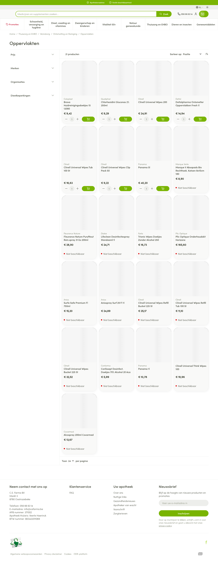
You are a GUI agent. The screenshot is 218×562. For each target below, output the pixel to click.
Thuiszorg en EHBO (28, 33)
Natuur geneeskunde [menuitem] (135, 24)
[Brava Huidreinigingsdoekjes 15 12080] (79, 78)
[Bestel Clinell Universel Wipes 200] (162, 119)
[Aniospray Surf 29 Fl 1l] (116, 279)
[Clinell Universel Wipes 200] (153, 78)
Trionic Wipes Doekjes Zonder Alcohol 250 (150, 238)
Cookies (67, 553)
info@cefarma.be (33, 509)
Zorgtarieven (120, 513)
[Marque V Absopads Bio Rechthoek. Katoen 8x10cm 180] (191, 143)
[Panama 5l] (153, 143)
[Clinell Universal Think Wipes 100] (191, 345)
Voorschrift (119, 509)
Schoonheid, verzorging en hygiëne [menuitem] (38, 24)
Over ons (118, 492)
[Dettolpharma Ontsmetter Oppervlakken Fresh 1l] (191, 78)
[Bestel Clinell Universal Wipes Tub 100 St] (88, 188)
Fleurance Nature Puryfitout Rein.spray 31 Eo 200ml (79, 238)
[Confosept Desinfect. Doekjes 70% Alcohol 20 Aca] (116, 345)
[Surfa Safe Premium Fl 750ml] (79, 279)
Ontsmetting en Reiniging (65, 33)
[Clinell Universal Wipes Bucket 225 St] (79, 345)
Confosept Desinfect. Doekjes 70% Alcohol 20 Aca (116, 370)
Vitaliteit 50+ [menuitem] (111, 25)
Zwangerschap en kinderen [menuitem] (86, 24)
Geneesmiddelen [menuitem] (207, 25)
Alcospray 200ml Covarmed (79, 434)
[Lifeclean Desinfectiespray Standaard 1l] (116, 213)
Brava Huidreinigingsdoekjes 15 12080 (77, 105)
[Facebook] (206, 542)
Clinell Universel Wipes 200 (152, 102)
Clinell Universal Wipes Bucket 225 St (76, 370)
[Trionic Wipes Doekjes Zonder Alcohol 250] (153, 213)
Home (12, 33)
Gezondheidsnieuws (124, 501)
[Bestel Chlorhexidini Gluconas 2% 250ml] (125, 119)
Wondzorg (45, 33)
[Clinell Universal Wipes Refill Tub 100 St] (191, 279)
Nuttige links (119, 496)
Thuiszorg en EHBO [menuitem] (158, 25)
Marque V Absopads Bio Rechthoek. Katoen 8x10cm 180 (190, 170)
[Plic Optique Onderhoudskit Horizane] (191, 213)
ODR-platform (80, 553)
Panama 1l (144, 368)
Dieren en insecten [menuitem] (183, 25)
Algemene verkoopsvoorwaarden (26, 553)
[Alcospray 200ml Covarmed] (79, 411)
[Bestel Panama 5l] (162, 188)
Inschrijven (183, 513)
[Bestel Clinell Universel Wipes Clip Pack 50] (125, 188)
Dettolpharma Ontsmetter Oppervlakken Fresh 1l (190, 103)
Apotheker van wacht (124, 505)
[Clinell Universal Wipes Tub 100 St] (79, 143)
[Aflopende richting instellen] (207, 54)
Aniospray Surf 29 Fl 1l (112, 302)
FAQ (71, 492)
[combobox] (86, 14)
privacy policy (165, 525)
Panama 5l (144, 167)
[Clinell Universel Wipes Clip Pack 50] (116, 143)
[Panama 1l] (153, 345)
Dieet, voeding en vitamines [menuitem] (62, 24)
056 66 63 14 (26, 505)
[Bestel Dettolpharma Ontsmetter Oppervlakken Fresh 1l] (200, 119)
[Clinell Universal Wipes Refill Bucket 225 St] (153, 279)
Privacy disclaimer (53, 553)
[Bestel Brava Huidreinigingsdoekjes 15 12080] (88, 119)
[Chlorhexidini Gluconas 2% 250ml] (116, 78)
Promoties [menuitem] (14, 24)
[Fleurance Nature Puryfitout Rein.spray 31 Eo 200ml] (79, 213)
